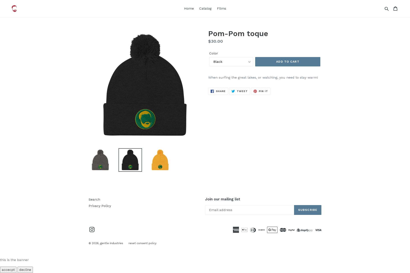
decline (25, 270)
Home (189, 8)
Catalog (205, 8)
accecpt (8, 270)
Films (221, 8)
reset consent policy (143, 243)
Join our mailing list (222, 199)
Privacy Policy (100, 206)
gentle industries (111, 243)
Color (213, 53)
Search (94, 199)
